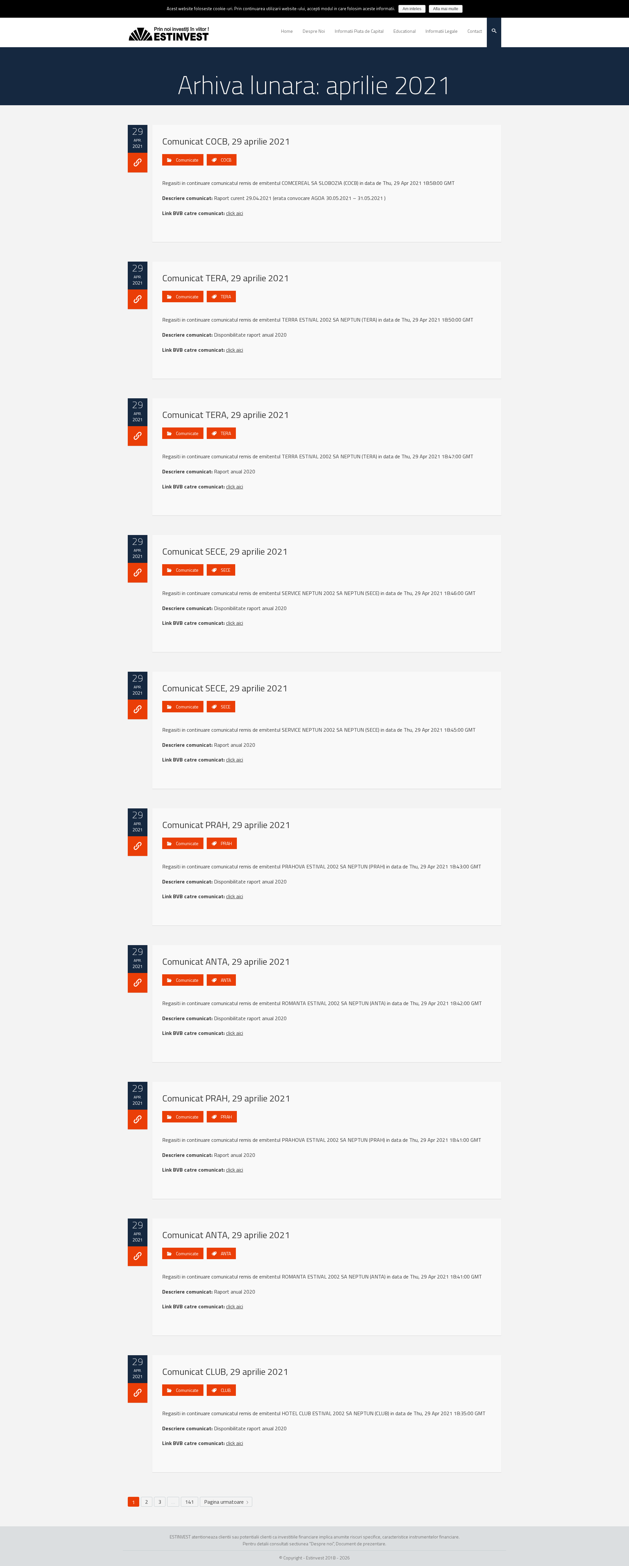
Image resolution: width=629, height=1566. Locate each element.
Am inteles (412, 9)
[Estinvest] (169, 31)
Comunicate (187, 159)
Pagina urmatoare (224, 1502)
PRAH (226, 843)
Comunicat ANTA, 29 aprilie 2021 (226, 961)
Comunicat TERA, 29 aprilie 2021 (225, 277)
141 (189, 1502)
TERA (226, 296)
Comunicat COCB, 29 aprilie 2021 (226, 141)
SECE (225, 569)
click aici (234, 213)
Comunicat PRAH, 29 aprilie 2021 (226, 824)
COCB (226, 159)
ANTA (226, 980)
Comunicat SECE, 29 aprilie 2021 (225, 551)
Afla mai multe (445, 9)
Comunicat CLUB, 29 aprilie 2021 (225, 1371)
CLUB (226, 1390)
